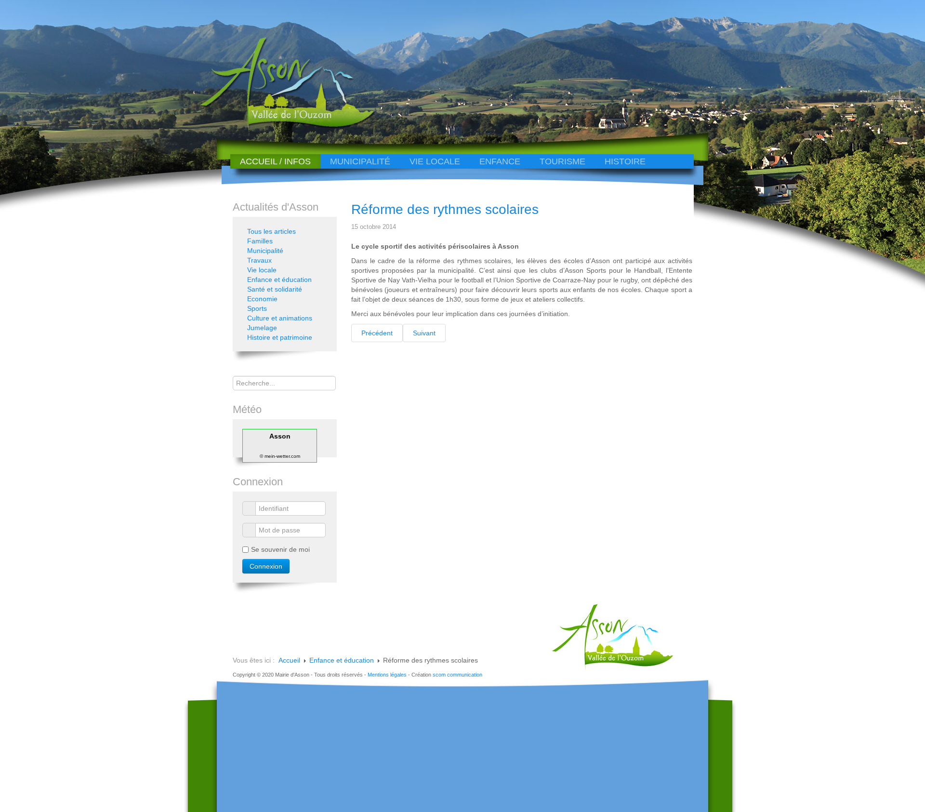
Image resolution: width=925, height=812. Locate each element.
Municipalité (360, 161)
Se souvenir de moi (280, 549)
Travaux (259, 260)
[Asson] (282, 126)
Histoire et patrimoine (279, 337)
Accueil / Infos (275, 161)
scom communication (457, 675)
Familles (260, 241)
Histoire (625, 161)
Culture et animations (279, 318)
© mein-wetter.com (280, 456)
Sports (257, 308)
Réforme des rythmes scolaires (445, 209)
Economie (262, 299)
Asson (280, 436)
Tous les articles (271, 231)
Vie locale (435, 161)
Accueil (289, 660)
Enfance (499, 161)
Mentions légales (387, 675)
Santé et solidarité (274, 289)
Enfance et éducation (279, 279)
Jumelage (262, 328)
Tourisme (562, 161)
